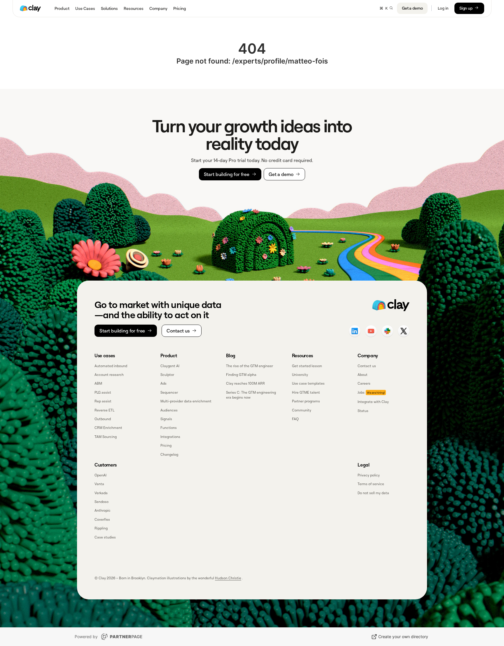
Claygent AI (169, 366)
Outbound (102, 419)
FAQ (295, 419)
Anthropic (102, 510)
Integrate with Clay (373, 401)
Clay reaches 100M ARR (245, 383)
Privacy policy (369, 475)
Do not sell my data (373, 493)
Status (363, 411)
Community (301, 410)
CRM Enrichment (108, 427)
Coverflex (102, 519)
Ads (163, 383)
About (363, 374)
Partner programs (306, 401)
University (300, 374)
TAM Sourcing (105, 436)
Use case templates (308, 383)
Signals (166, 419)
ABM (98, 383)
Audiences (169, 410)
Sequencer (169, 392)
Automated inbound (110, 366)
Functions (168, 427)
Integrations (170, 436)
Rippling (101, 528)
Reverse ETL (104, 410)
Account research (109, 374)
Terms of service (371, 484)
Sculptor (167, 374)
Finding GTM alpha (241, 374)
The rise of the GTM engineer (249, 366)
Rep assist (102, 401)
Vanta (99, 484)
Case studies (105, 537)
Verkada (101, 493)
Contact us (367, 366)
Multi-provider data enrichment (185, 401)
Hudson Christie (228, 578)
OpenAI (100, 475)
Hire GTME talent (306, 392)
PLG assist (102, 392)
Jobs (361, 392)
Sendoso (101, 501)
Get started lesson (307, 366)
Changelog (169, 454)
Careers (364, 383)
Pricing (166, 445)
